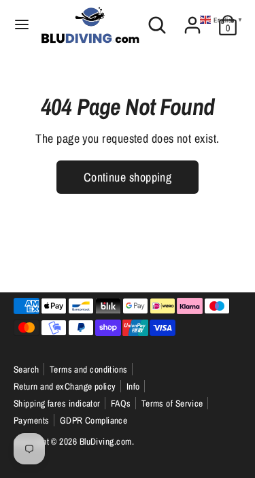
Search (26, 369)
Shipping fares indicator (57, 403)
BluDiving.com (106, 441)
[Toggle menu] (21, 25)
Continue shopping (128, 177)
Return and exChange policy (65, 386)
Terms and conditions (89, 369)
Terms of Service (172, 403)
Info (133, 386)
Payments (32, 420)
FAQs (121, 403)
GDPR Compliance (94, 420)
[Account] (192, 20)
